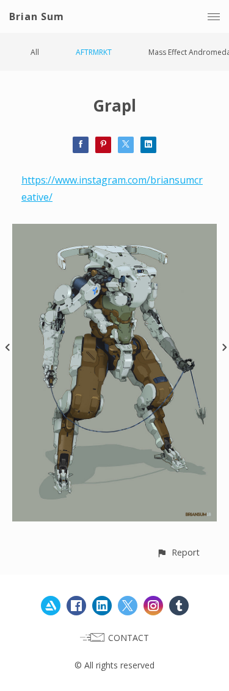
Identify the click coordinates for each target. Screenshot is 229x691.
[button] (178, 552)
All (35, 52)
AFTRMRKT (94, 52)
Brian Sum (36, 16)
